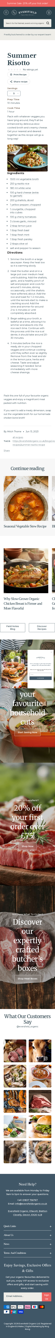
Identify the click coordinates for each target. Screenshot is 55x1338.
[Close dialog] (51, 652)
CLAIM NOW (40, 678)
